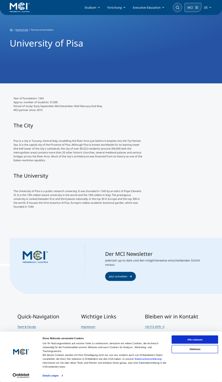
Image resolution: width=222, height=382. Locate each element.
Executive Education (147, 7)
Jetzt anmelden (118, 276)
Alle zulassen (194, 339)
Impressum (88, 326)
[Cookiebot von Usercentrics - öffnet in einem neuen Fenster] (21, 375)
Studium (90, 7)
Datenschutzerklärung (148, 359)
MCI (190, 7)
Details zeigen (51, 375)
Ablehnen (194, 349)
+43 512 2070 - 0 (154, 326)
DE (206, 7)
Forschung (114, 7)
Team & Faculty (26, 326)
